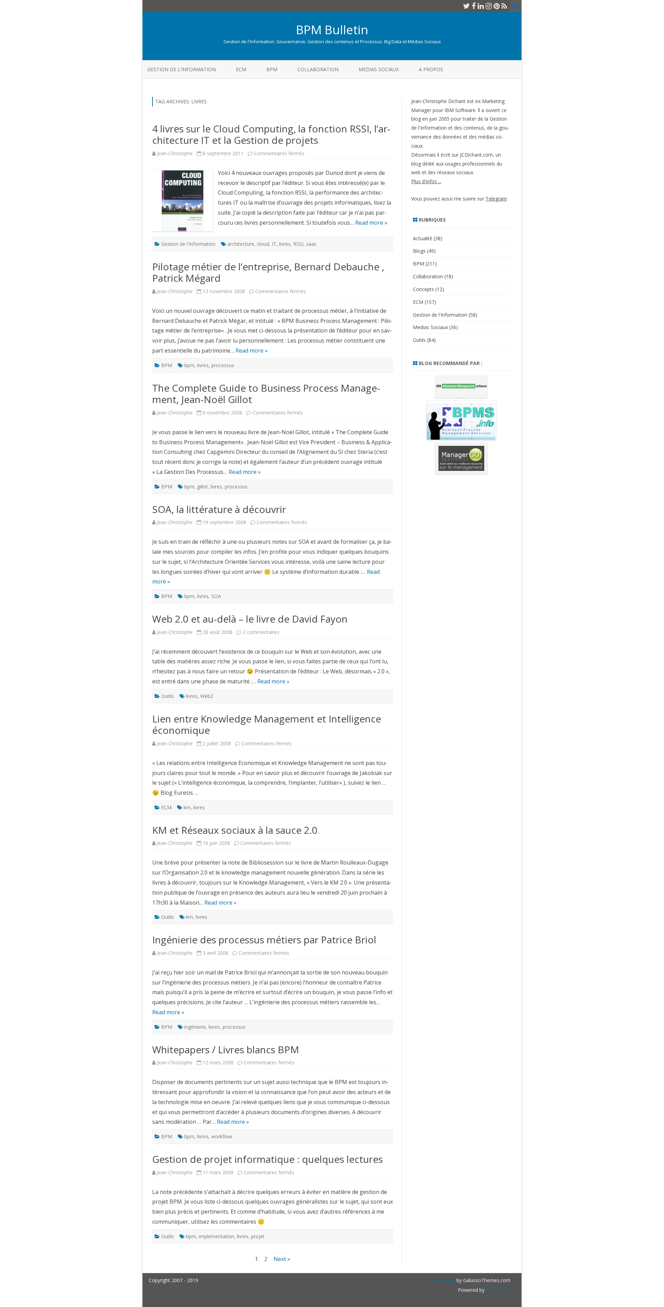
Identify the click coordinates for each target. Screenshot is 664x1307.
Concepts (423, 289)
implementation (216, 1236)
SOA (216, 596)
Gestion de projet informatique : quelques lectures (267, 1159)
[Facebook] (474, 6)
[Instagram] (489, 6)
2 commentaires (261, 632)
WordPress (497, 1290)
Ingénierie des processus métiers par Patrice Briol (264, 939)
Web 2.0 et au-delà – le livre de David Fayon (250, 618)
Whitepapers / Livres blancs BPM (225, 1049)
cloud (263, 244)
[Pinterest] (497, 6)
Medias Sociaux (379, 69)
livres (284, 244)
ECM (241, 69)
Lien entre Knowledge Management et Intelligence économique (266, 724)
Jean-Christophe (175, 153)
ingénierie (195, 1027)
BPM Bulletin (332, 29)
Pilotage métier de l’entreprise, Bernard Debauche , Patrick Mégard (268, 272)
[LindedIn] (481, 6)
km (187, 807)
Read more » (371, 222)
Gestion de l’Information (181, 69)
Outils (167, 696)
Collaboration (318, 69)
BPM (271, 69)
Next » (282, 1259)
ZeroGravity (442, 1280)
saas (311, 244)
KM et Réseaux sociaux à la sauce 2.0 (234, 830)
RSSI (298, 244)
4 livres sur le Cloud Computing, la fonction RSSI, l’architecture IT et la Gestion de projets (271, 134)
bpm (189, 365)
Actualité (422, 238)
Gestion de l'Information (188, 244)
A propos (431, 69)
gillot (202, 486)
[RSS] (504, 6)
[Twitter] (466, 6)
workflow (221, 1136)
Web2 (206, 696)
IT (274, 244)
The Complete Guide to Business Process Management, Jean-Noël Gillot (266, 393)
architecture (241, 244)
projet (258, 1236)
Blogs (419, 251)
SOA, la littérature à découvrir (219, 509)
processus (222, 365)
